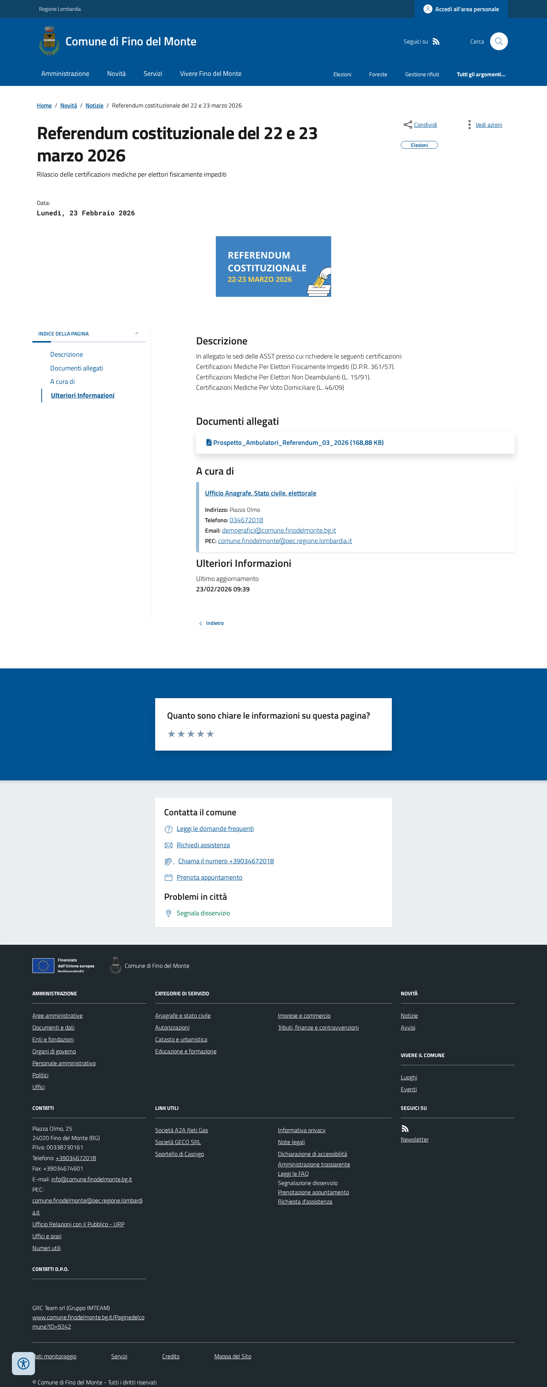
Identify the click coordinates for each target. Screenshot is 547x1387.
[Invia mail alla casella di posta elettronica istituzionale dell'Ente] (91, 1179)
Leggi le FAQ (293, 1173)
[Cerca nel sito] (496, 41)
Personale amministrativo (64, 1063)
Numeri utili (46, 1247)
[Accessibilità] (23, 1364)
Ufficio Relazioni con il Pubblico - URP (78, 1224)
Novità (116, 73)
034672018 (246, 520)
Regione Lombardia (60, 9)
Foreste (378, 74)
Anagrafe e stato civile (183, 1015)
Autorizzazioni (172, 1027)
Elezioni (342, 74)
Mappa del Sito (232, 1356)
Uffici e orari (46, 1236)
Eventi (409, 1089)
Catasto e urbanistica (181, 1039)
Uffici (38, 1086)
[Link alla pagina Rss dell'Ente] (405, 1128)
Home (44, 105)
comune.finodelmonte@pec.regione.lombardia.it (285, 541)
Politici (40, 1074)
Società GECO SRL (178, 1141)
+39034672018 (76, 1157)
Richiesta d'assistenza (305, 1201)
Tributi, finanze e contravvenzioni (318, 1027)
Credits (170, 1356)
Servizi (153, 73)
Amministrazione (65, 73)
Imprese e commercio (304, 1015)
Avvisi (408, 1027)
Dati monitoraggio (54, 1356)
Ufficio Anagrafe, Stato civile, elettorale (260, 493)
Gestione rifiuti (422, 74)
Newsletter (415, 1139)
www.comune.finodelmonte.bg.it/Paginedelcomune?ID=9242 (88, 1322)
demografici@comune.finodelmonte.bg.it (279, 530)
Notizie (94, 105)
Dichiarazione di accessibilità (312, 1153)
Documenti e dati (53, 1027)
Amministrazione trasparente (314, 1164)
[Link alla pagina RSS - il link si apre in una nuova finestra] (436, 41)
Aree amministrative (57, 1015)
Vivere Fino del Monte (210, 73)
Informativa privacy (302, 1130)
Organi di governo (54, 1051)
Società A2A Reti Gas (181, 1130)
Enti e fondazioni (53, 1039)
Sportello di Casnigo (179, 1153)
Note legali (291, 1141)
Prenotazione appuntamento (313, 1192)
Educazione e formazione (186, 1051)
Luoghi (409, 1077)
